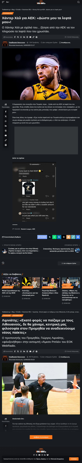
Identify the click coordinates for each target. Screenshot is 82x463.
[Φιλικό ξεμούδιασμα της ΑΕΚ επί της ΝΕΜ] (11, 282)
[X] (36, 455)
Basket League (26, 229)
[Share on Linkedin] (24, 37)
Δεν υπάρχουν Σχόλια (50, 42)
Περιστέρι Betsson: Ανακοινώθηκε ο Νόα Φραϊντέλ (50, 293)
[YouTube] (39, 455)
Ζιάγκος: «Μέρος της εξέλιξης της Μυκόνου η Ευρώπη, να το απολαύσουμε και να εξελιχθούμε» (71, 295)
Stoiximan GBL (7, 13)
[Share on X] (17, 37)
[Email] (30, 37)
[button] (73, 459)
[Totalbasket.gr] (41, 2)
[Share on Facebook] (14, 37)
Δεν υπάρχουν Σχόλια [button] (70, 263)
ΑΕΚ (33, 229)
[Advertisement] (46, 140)
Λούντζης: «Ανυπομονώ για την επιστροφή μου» (30, 293)
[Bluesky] (47, 455)
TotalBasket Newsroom (17, 42)
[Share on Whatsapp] (21, 37)
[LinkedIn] (45, 455)
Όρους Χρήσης (41, 459)
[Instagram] (42, 455)
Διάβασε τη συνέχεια (41, 437)
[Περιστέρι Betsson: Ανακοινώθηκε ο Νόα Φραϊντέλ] (51, 282)
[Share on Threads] (27, 37)
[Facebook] (34, 455)
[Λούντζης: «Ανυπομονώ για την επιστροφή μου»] (31, 282)
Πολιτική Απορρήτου (57, 459)
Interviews (66, 284)
